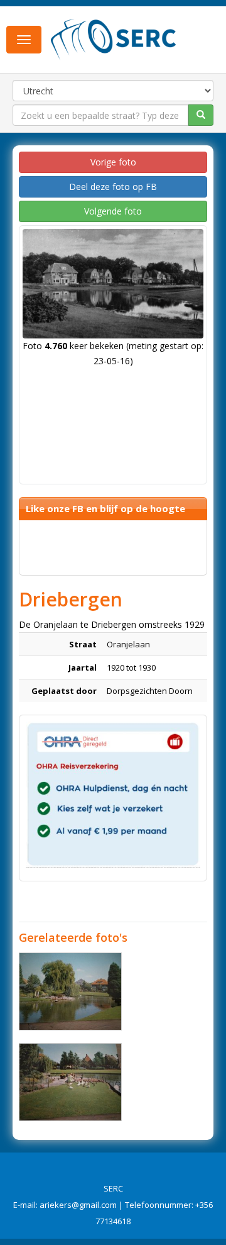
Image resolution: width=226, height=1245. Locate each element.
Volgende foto (113, 211)
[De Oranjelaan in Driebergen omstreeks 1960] (70, 991)
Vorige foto (113, 162)
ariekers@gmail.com (78, 1204)
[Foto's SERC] (113, 38)
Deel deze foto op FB (113, 187)
